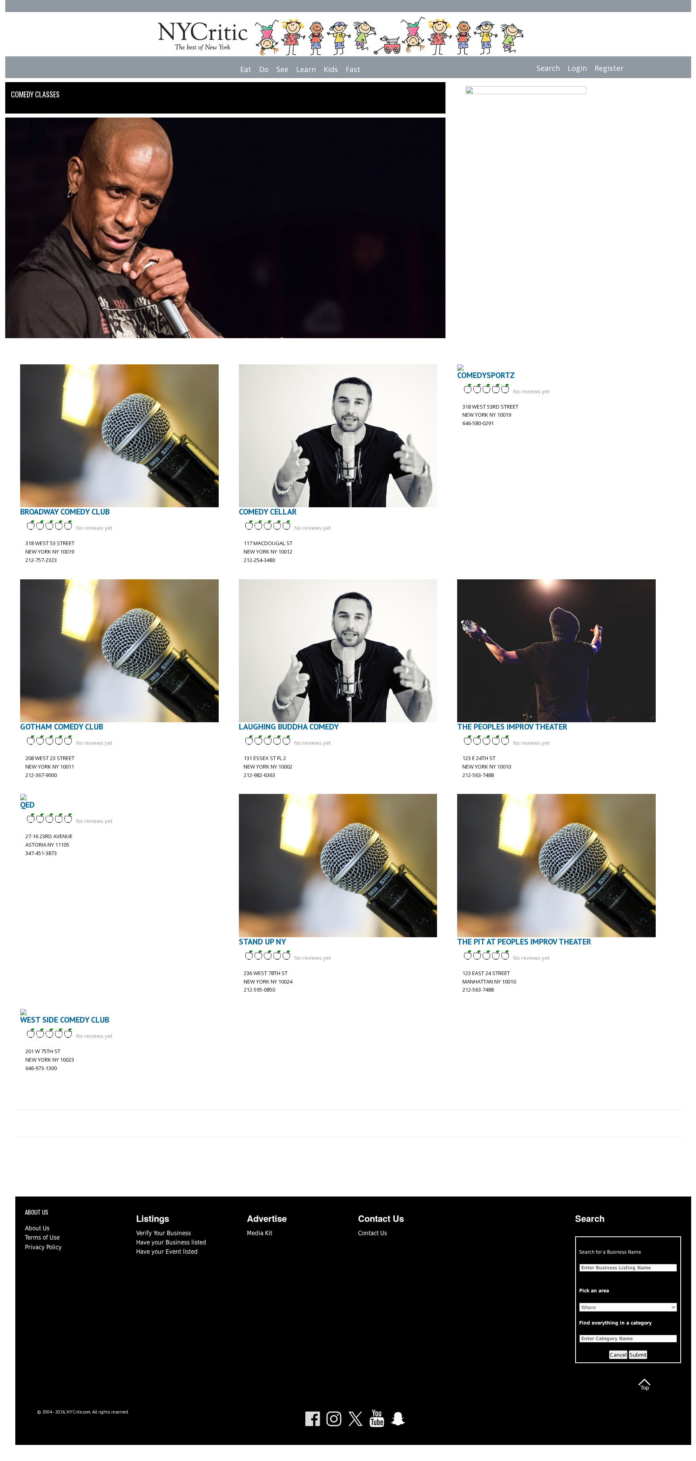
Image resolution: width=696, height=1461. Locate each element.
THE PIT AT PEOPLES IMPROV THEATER (524, 941)
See (282, 69)
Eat (245, 69)
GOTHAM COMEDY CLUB (61, 726)
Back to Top (644, 1384)
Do (264, 69)
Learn (306, 69)
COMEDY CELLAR (268, 511)
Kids (330, 69)
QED (27, 805)
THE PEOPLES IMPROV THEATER (512, 726)
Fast (353, 69)
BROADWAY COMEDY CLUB (65, 511)
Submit (638, 1354)
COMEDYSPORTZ (486, 375)
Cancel (618, 1354)
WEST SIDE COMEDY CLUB (64, 1020)
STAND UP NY (262, 941)
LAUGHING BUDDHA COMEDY (289, 726)
